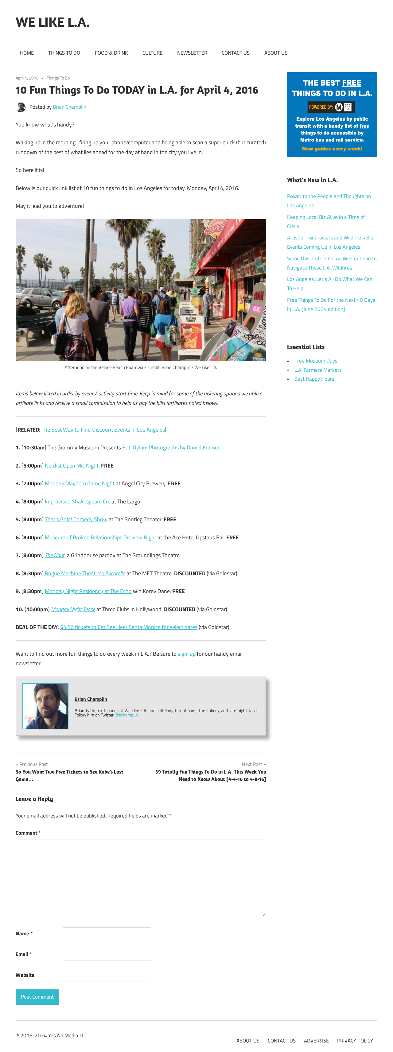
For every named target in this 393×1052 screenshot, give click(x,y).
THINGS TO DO (64, 53)
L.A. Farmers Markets (318, 370)
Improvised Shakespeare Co (77, 501)
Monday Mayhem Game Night (80, 483)
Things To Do (58, 78)
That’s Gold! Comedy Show (76, 519)
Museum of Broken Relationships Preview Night (100, 537)
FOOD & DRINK (111, 53)
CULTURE (152, 53)
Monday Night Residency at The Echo (88, 591)
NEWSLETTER (192, 53)
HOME (27, 53)
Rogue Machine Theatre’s (85, 573)
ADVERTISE (316, 1041)
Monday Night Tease (73, 609)
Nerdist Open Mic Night (72, 465)
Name (24, 933)
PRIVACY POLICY (355, 1041)
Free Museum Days (315, 361)
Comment (28, 833)
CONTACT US (236, 53)
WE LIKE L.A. (53, 22)
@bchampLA (126, 715)
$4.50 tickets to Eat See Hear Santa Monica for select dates (128, 627)
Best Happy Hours (314, 379)
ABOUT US (275, 53)
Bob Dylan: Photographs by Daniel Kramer (170, 447)
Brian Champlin (69, 107)
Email (24, 954)
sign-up (187, 654)
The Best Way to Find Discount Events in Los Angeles (103, 429)
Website (25, 975)
